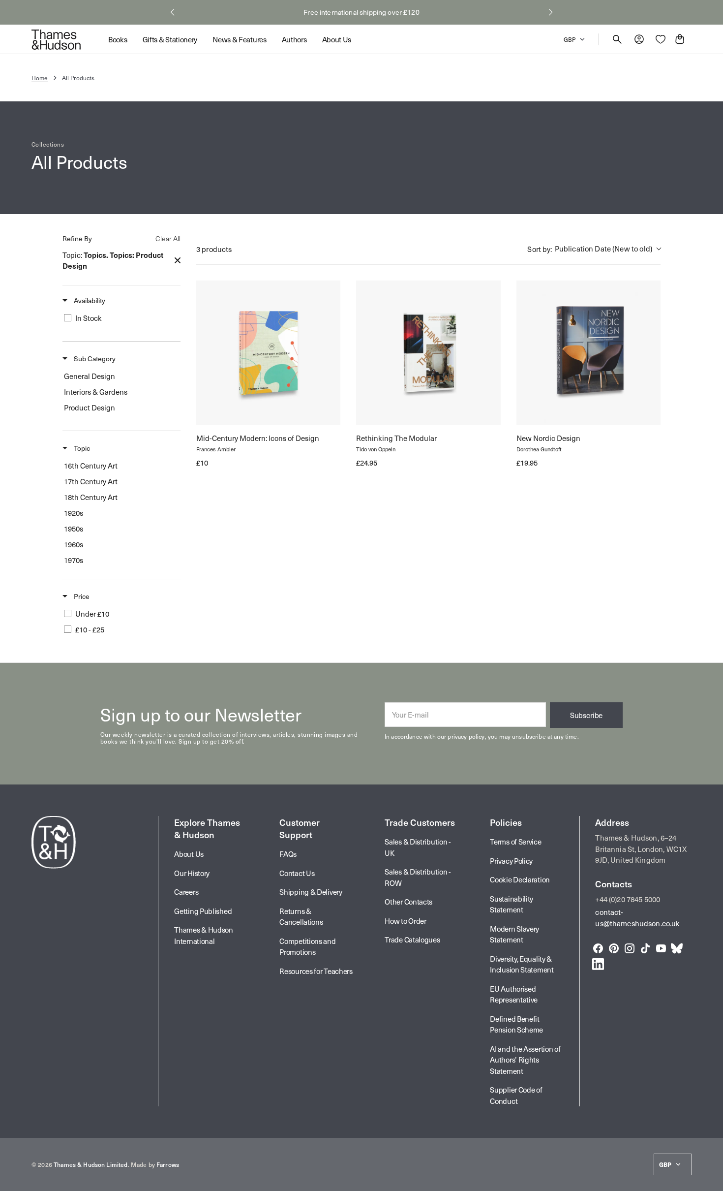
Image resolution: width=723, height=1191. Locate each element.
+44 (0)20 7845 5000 (627, 899)
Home (39, 78)
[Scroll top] (711, 1179)
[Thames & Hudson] (56, 39)
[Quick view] (212, 409)
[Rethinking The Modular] (428, 353)
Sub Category (94, 358)
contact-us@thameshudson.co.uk (637, 917)
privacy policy (466, 736)
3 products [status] (214, 249)
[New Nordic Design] (588, 353)
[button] (172, 12)
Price (81, 596)
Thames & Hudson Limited (90, 1164)
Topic (81, 448)
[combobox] (594, 249)
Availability (88, 300)
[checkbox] (120, 318)
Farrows (167, 1164)
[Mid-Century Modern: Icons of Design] (268, 353)
